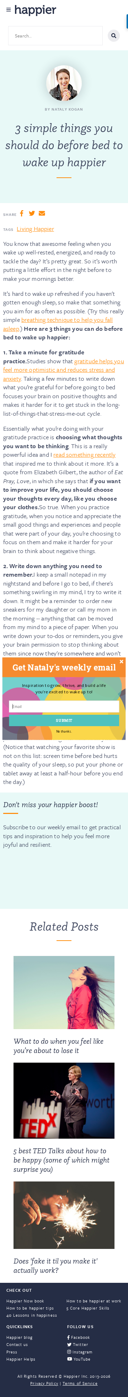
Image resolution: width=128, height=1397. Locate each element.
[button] (64, 667)
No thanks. (64, 731)
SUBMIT (64, 720)
